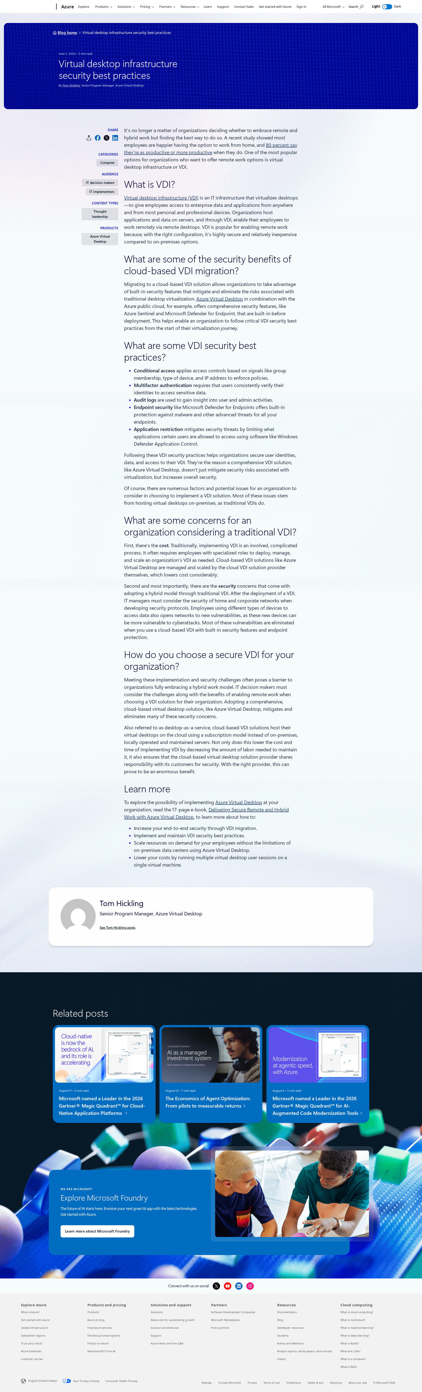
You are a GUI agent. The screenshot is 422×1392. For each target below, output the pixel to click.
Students (282, 1335)
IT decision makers (100, 183)
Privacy (252, 1382)
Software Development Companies (233, 1312)
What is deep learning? (354, 1335)
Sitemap (206, 1382)
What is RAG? (348, 1367)
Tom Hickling (71, 85)
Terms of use (272, 1382)
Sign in (301, 6)
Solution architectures (165, 1327)
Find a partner (220, 1327)
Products (101, 6)
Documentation (287, 1312)
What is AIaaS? (349, 1343)
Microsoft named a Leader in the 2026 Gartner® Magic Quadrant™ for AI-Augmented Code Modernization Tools (316, 1106)
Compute (107, 163)
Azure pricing (96, 1320)
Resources (188, 6)
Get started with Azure (275, 6)
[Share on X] (106, 138)
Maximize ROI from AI (101, 1351)
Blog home (67, 32)
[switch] (387, 6)
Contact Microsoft (229, 1382)
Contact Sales (244, 6)
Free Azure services (99, 1327)
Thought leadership (100, 214)
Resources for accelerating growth (173, 1320)
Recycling (336, 1382)
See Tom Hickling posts (117, 928)
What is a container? (353, 1359)
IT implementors (101, 192)
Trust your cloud (31, 1343)
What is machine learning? (357, 1327)
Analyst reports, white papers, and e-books (304, 1351)
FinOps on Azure (98, 1343)
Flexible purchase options (103, 1335)
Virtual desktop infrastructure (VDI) (161, 198)
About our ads (357, 1382)
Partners (165, 6)
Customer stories (32, 1359)
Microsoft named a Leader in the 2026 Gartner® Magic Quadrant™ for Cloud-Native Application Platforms (102, 1106)
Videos (281, 1359)
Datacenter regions (33, 1335)
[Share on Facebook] (98, 138)
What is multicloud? (352, 1320)
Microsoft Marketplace (225, 1320)
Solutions (124, 6)
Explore (83, 6)
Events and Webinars (290, 1343)
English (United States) (42, 1380)
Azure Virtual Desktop (100, 238)
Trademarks (293, 1382)
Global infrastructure (34, 1327)
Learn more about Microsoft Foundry (97, 1231)
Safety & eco (315, 1382)
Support (223, 6)
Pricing (145, 6)
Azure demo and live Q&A (167, 1343)
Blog (280, 1320)
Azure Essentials (31, 1351)
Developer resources (290, 1327)
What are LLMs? (350, 1351)
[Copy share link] (89, 138)
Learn (208, 6)
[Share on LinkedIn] (115, 138)
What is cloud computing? (356, 1312)
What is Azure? (30, 1312)
